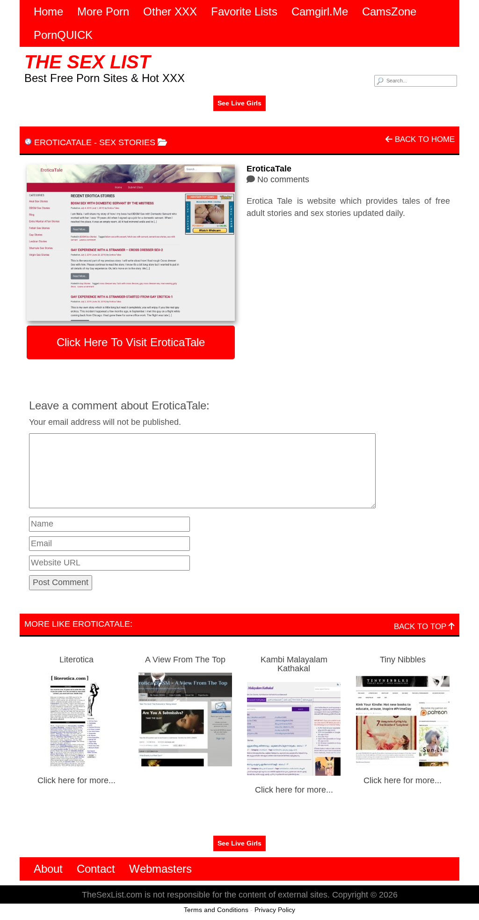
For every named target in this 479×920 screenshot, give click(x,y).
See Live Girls (239, 103)
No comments (283, 179)
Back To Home (423, 139)
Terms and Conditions (216, 909)
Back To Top (421, 626)
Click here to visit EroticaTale (131, 342)
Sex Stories (127, 142)
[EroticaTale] (131, 242)
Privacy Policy (274, 909)
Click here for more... (76, 780)
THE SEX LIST (87, 62)
